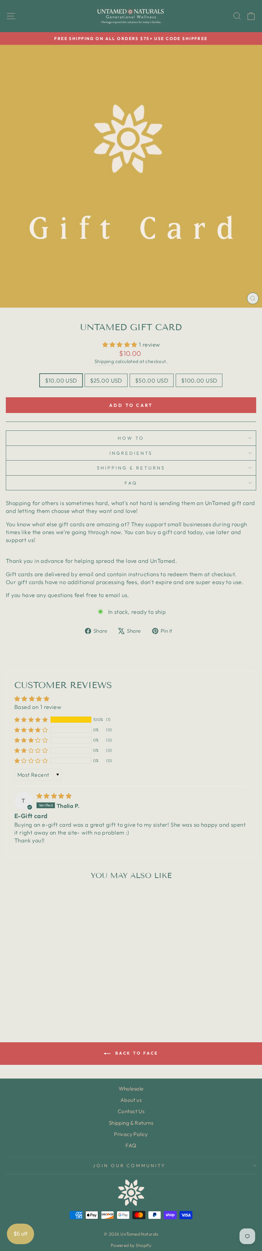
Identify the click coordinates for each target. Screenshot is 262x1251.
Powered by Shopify (131, 1245)
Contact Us (131, 1111)
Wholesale (131, 1088)
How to (131, 438)
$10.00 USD (61, 380)
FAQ (131, 483)
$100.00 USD (199, 380)
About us (131, 1100)
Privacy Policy (131, 1134)
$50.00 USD (151, 380)
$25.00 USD (106, 380)
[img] (54, 795)
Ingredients (131, 453)
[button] (120, 344)
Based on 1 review (37, 706)
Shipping (104, 361)
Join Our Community (129, 1165)
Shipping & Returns (131, 467)
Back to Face (135, 1053)
